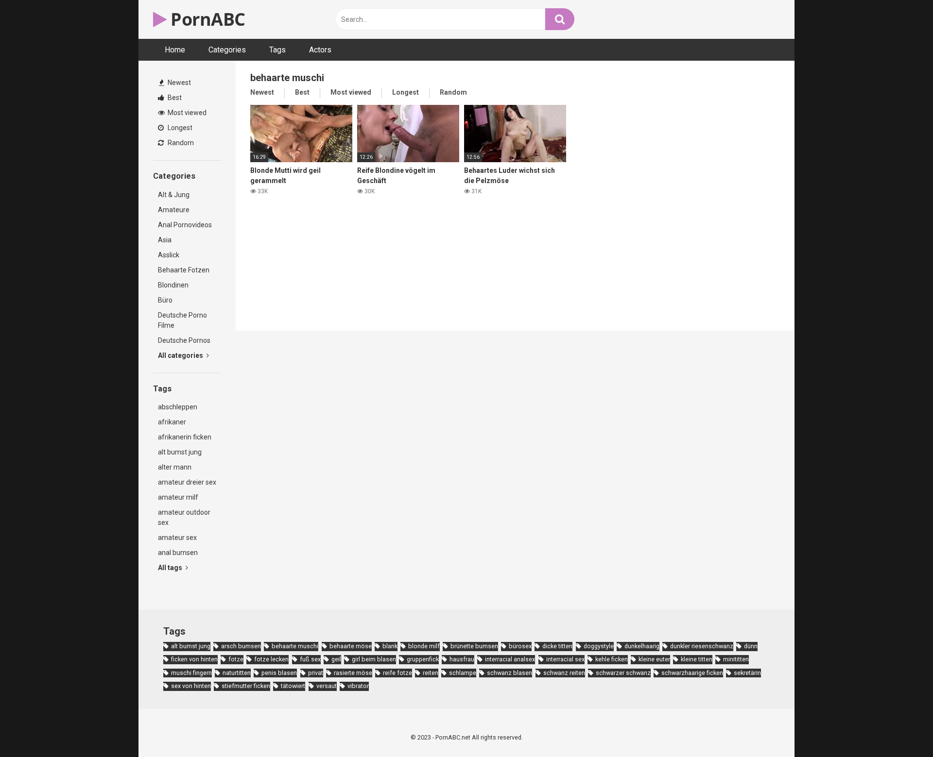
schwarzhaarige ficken (692, 672)
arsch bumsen (241, 646)
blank (389, 646)
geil (336, 659)
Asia (165, 240)
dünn (751, 646)
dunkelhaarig (641, 646)
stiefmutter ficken (246, 686)
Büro (165, 300)
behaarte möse (350, 646)
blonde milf (424, 646)
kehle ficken (611, 659)
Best (174, 97)
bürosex (520, 646)
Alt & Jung (174, 195)
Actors (320, 49)
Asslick (168, 255)
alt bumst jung (180, 452)
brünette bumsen (474, 646)
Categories (227, 49)
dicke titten (557, 646)
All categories (181, 355)
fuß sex (310, 659)
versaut (326, 686)
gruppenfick (423, 659)
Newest (178, 82)
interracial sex (565, 659)
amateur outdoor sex (184, 517)
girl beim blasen (374, 659)
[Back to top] (900, 728)
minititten (736, 659)
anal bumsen (178, 552)
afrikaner (172, 422)
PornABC (206, 19)
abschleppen (177, 407)
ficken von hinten (194, 659)
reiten (430, 672)
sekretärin (747, 672)
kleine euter (654, 659)
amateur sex (177, 537)
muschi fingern (191, 672)
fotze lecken (271, 659)
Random (180, 143)
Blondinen (173, 285)
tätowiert (293, 686)
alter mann (174, 467)
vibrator (358, 686)
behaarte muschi (295, 646)
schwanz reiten (564, 672)
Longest (179, 128)
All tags (171, 568)
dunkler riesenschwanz (701, 646)
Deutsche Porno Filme (182, 320)
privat (315, 672)
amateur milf (178, 497)
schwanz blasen (509, 672)
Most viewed (186, 113)
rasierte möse (353, 672)
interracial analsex (510, 659)
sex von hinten (191, 686)
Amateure (174, 210)
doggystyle (599, 646)
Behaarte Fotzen (183, 270)
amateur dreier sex (187, 482)
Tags (277, 49)
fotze (235, 659)
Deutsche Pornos (184, 340)
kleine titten (696, 659)
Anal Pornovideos (185, 225)
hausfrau (461, 659)
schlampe (462, 672)
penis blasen (279, 672)
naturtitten (237, 672)
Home (175, 49)
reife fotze (397, 672)
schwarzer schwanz (623, 672)
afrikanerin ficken (184, 437)
